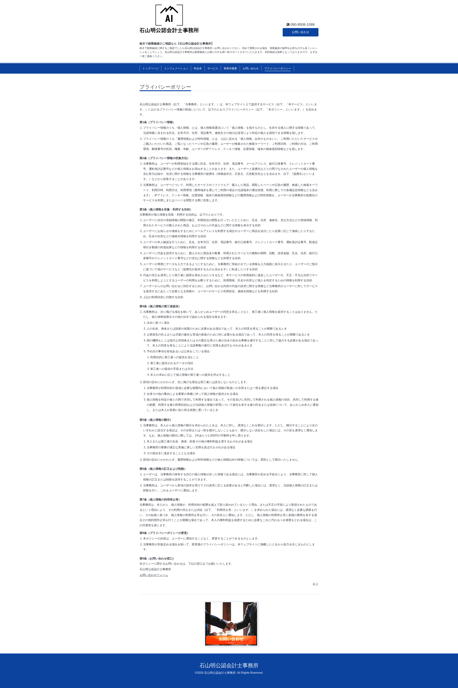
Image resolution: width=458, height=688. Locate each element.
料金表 (198, 68)
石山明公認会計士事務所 (229, 665)
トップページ (150, 68)
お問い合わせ (300, 32)
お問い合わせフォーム (154, 575)
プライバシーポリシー (277, 68)
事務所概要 (230, 68)
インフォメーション (176, 68)
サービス (212, 68)
